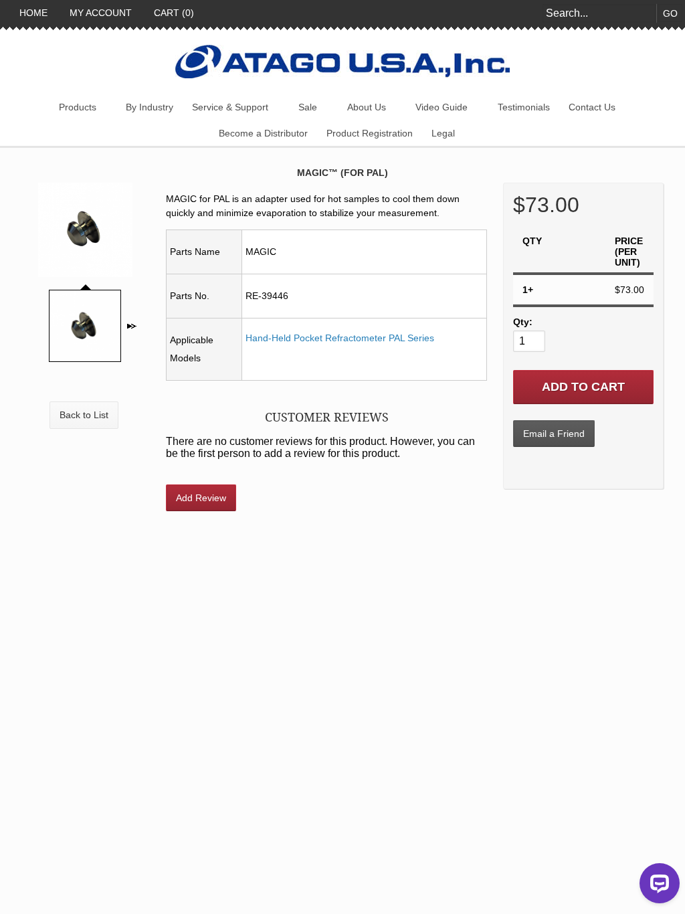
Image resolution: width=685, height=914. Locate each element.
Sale (307, 107)
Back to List (84, 414)
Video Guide (441, 107)
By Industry (149, 107)
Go (670, 13)
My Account (99, 12)
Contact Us (592, 107)
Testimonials (524, 107)
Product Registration (369, 133)
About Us (366, 107)
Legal (443, 133)
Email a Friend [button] (554, 433)
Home (32, 12)
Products (77, 107)
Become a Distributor (263, 133)
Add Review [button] (201, 497)
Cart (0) (172, 12)
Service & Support (230, 107)
